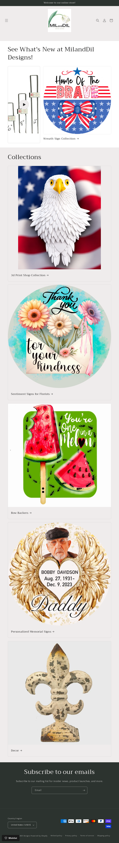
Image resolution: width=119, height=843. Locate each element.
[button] (6, 20)
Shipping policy (103, 836)
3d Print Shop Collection (28, 275)
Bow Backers (19, 513)
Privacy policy (71, 836)
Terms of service (87, 836)
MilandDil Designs (22, 836)
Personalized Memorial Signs (31, 631)
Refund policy (56, 836)
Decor (15, 750)
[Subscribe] (83, 790)
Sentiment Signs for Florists (30, 394)
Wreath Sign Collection (59, 138)
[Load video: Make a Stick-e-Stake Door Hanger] (24, 104)
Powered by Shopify (39, 836)
